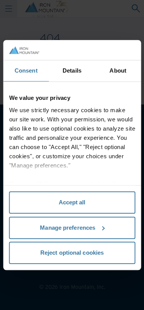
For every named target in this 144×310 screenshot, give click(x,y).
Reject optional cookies (72, 252)
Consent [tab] (26, 70)
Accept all (72, 202)
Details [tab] (72, 70)
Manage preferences (67, 227)
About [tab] (117, 70)
